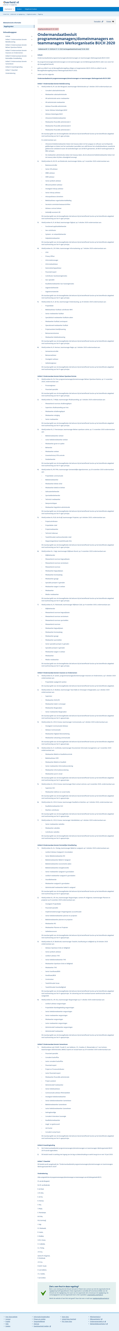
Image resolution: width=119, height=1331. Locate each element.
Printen (108, 21)
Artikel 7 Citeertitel (11, 70)
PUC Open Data (67, 1321)
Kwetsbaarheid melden (41, 1326)
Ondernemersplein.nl (97, 1321)
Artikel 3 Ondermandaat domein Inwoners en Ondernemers (16, 51)
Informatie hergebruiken (42, 1317)
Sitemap (36, 1324)
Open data (65, 1317)
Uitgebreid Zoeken (31, 9)
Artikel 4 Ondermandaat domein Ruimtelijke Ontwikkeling (16, 57)
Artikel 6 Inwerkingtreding (13, 67)
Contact (7, 1319)
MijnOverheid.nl (95, 1317)
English (7, 1321)
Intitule (7, 36)
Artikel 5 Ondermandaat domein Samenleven (16, 62)
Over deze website (11, 1317)
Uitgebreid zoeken (31, 14)
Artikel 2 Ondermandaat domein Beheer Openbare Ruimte (16, 46)
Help (7, 1324)
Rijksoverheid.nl (95, 1319)
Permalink (97, 21)
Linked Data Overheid (69, 1319)
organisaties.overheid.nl (95, 1295)
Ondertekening (10, 73)
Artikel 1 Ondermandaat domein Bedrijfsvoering (16, 40)
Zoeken (19, 9)
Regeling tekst (8, 26)
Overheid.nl (8, 9)
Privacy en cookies (39, 1319)
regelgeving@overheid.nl (101, 1298)
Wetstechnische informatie (12, 23)
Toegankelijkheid (39, 1321)
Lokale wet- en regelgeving (17, 14)
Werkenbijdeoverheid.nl (98, 1324)
